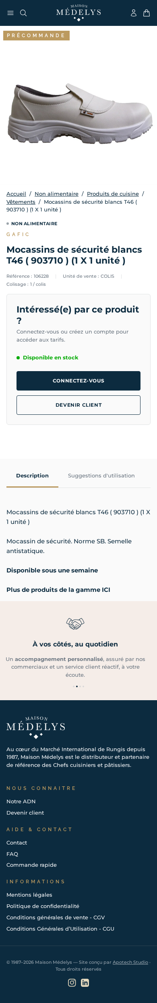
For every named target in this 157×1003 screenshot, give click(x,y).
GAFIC (18, 234)
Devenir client (78, 405)
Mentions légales (29, 894)
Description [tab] (32, 475)
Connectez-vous (78, 381)
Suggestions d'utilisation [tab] (101, 475)
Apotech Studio (130, 962)
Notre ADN (21, 801)
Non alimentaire (56, 193)
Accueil (16, 193)
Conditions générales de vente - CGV (55, 917)
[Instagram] (72, 983)
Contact (16, 842)
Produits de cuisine (113, 193)
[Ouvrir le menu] (10, 13)
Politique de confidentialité (42, 906)
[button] (73, 686)
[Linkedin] (85, 983)
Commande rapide (31, 865)
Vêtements (20, 201)
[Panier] (147, 13)
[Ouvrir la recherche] (23, 13)
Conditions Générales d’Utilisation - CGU (60, 928)
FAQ (12, 854)
